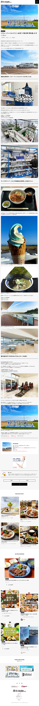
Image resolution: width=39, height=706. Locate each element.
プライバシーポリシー (19, 698)
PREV (12, 480)
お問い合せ (19, 693)
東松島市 (13, 37)
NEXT (27, 480)
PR (10, 37)
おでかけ (7, 37)
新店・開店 (3, 37)
